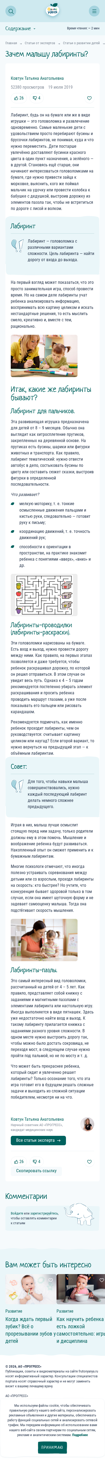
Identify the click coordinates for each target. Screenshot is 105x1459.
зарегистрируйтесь (44, 1213)
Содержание (18, 28)
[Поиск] (10, 11)
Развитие (13, 1311)
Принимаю (52, 1447)
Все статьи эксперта (35, 1140)
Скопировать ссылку (36, 1170)
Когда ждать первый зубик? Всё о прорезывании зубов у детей (30, 1330)
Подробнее (80, 1435)
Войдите (17, 1213)
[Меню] (94, 11)
